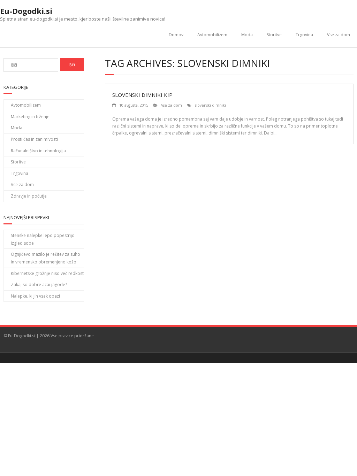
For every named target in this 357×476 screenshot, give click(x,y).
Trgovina (304, 35)
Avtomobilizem (212, 35)
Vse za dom (338, 35)
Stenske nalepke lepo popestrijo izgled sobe (43, 239)
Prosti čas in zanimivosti (34, 139)
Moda (247, 35)
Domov (176, 35)
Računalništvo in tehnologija (38, 151)
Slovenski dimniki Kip (142, 94)
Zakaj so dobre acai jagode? (39, 284)
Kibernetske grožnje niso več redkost (47, 273)
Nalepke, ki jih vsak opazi (35, 296)
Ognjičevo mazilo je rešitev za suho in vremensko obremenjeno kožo (45, 258)
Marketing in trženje (30, 117)
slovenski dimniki (210, 105)
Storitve (274, 35)
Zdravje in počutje (29, 196)
